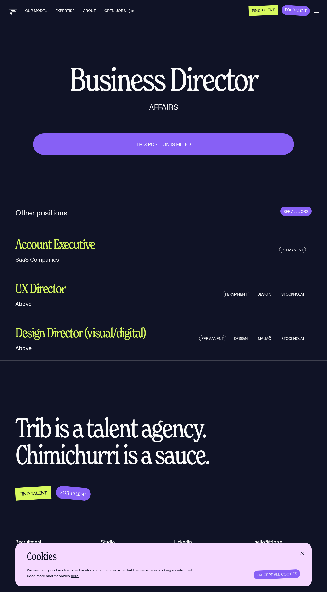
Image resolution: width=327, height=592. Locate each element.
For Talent (296, 10)
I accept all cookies (277, 574)
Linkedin (183, 541)
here (75, 575)
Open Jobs (119, 10)
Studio (108, 541)
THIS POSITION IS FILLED (163, 144)
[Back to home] (12, 11)
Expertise (65, 10)
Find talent (263, 9)
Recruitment (28, 541)
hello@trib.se (268, 541)
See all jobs (296, 211)
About (90, 10)
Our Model (36, 10)
